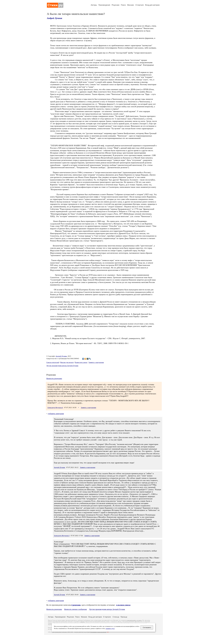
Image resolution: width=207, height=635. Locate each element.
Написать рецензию (54, 378)
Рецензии (115, 5)
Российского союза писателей (98, 632)
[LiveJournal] (90, 358)
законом (82, 621)
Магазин (130, 5)
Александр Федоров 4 (55, 407)
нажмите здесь (110, 628)
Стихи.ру (116, 617)
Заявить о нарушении (96, 362)
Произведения (104, 5)
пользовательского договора (134, 620)
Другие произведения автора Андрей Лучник (62, 366)
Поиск (123, 5)
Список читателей (52, 362)
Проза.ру (124, 617)
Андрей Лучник (54, 18)
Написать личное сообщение (75, 609)
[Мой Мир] (88, 358)
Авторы (94, 5)
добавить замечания (56, 414)
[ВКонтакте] (83, 358)
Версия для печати (67, 362)
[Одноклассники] (85, 358)
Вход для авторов (152, 5)
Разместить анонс (81, 362)
